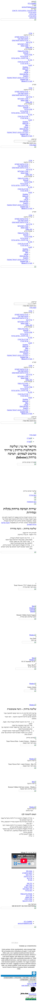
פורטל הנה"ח (24, 63)
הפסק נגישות (31, 984)
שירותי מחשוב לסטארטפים (20, 40)
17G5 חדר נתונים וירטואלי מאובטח (17, 77)
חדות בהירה (18, 977)
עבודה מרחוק (28, 54)
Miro (26, 70)
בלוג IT (30, 60)
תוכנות (30, 65)
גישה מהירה (32, 495)
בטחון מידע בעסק (23, 51)
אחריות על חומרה (23, 61)
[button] (18, 84)
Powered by (32, 994)
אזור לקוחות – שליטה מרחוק (19, 58)
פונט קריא (32, 979)
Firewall (25, 53)
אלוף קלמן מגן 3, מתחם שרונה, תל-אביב (24, 10)
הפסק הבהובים (8, 977)
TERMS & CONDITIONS (27, 946)
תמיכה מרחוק (24, 56)
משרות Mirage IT (26, 81)
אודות (30, 33)
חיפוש (34, 141)
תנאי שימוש (29, 810)
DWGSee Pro (24, 74)
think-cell (25, 69)
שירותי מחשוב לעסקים (21, 37)
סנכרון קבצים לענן (22, 44)
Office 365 (29, 47)
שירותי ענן (29, 42)
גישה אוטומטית (31, 502)
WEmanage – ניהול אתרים (15, 941)
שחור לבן (32, 977)
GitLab (26, 72)
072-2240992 (32, 3)
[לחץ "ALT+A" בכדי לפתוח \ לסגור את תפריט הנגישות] (34, 973)
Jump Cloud (24, 45)
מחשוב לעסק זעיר (23, 38)
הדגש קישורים (24, 979)
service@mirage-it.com (29, 7)
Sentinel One (24, 79)
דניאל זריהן (14, 942)
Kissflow (25, 67)
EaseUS (25, 76)
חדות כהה (26, 977)
